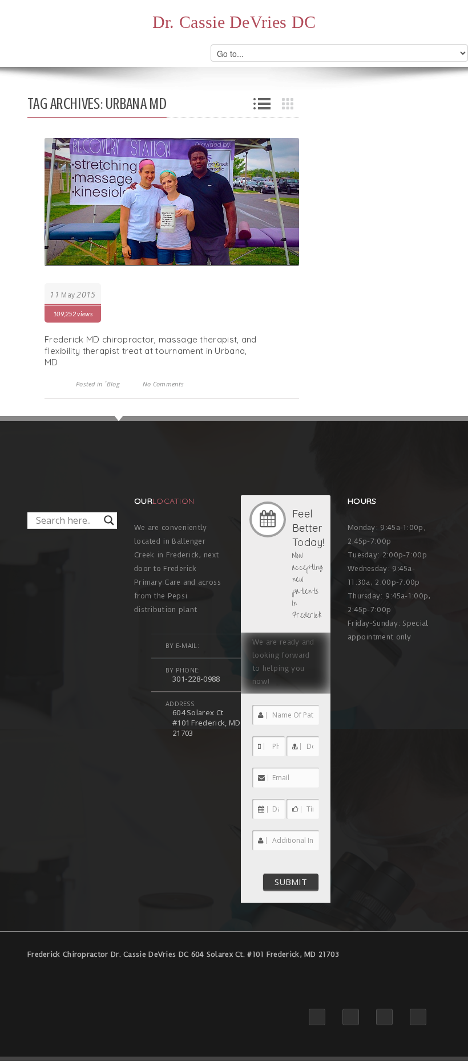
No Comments (163, 384)
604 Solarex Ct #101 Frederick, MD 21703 (206, 722)
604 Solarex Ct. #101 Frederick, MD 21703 (265, 954)
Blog (113, 384)
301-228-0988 (196, 679)
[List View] (262, 103)
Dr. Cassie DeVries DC (234, 22)
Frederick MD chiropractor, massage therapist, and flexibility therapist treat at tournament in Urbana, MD (151, 351)
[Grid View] (290, 103)
